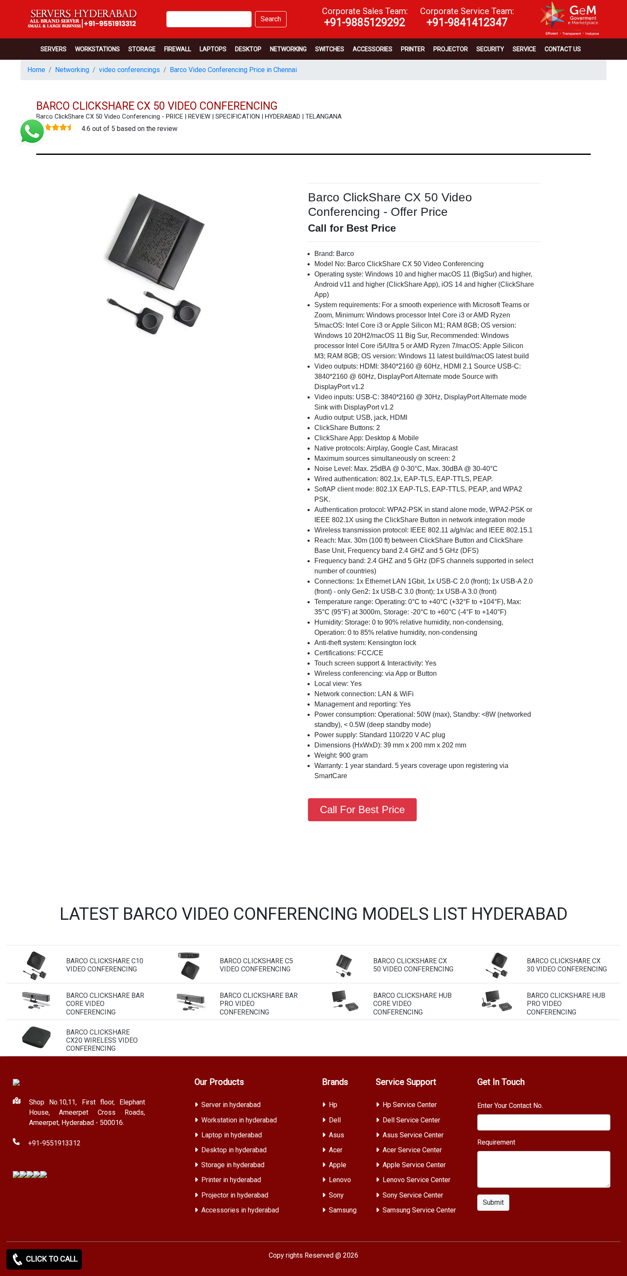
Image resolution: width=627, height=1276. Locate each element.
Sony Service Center (413, 1195)
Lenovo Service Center (416, 1180)
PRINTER (413, 49)
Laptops (213, 49)
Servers (54, 49)
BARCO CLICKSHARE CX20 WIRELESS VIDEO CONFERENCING (102, 1040)
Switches (329, 49)
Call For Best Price (362, 809)
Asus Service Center (413, 1135)
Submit (493, 1202)
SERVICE (524, 49)
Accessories (372, 49)
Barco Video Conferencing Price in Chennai (233, 70)
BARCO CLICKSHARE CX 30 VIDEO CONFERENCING (567, 965)
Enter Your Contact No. (510, 1106)
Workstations (97, 49)
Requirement (496, 1142)
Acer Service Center (412, 1150)
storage (142, 49)
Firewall (177, 49)
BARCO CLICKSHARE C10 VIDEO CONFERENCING (104, 965)
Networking (288, 49)
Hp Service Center (410, 1105)
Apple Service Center (414, 1165)
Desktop (248, 49)
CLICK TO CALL (51, 1258)
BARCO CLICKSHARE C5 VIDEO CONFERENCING (256, 965)
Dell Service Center (411, 1120)
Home (36, 70)
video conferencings (129, 70)
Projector (450, 49)
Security (490, 49)
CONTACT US (563, 49)
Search (271, 19)
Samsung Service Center (419, 1210)
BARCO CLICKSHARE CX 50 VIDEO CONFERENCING (413, 965)
